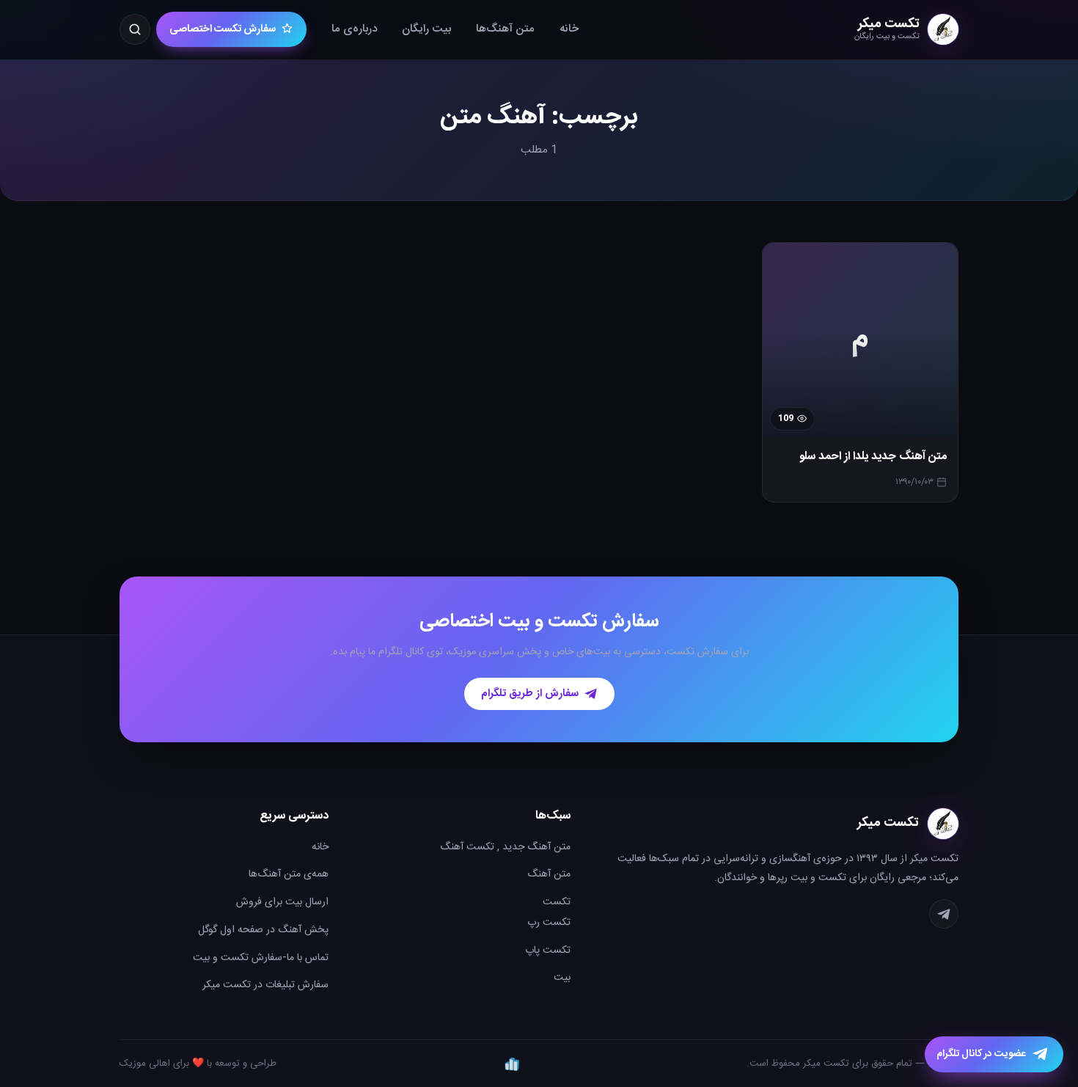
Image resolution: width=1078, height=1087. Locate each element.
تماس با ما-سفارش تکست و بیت (261, 958)
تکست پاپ (548, 950)
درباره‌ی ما (354, 29)
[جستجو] (135, 29)
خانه (569, 29)
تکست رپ (549, 923)
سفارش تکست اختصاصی (222, 29)
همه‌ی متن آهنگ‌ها (289, 874)
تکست (557, 902)
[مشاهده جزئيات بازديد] (512, 1063)
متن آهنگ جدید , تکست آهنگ (505, 847)
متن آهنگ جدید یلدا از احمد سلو (873, 456)
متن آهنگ (549, 874)
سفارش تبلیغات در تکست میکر (265, 985)
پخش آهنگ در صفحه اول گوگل (263, 930)
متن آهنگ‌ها (505, 29)
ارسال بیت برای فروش (282, 902)
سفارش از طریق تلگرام (530, 694)
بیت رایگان (426, 29)
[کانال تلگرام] (943, 914)
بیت (562, 978)
